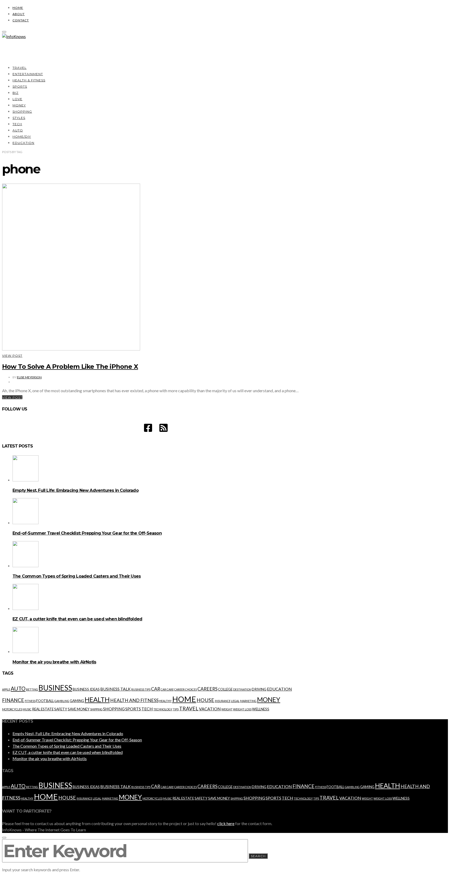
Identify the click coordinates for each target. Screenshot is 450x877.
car (155, 689)
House (205, 700)
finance (13, 700)
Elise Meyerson (29, 377)
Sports (19, 86)
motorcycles (12, 709)
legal (235, 701)
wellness (260, 709)
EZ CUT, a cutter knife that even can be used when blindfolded (77, 618)
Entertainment (27, 74)
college (225, 689)
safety (60, 709)
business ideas (86, 689)
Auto (17, 130)
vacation (210, 708)
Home (17, 8)
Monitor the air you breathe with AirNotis (54, 662)
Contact (20, 20)
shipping (96, 709)
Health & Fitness (28, 80)
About (18, 14)
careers (207, 689)
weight (227, 709)
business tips (141, 689)
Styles (18, 118)
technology (162, 709)
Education (23, 143)
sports (133, 708)
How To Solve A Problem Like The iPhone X (70, 366)
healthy (165, 701)
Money (19, 105)
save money (79, 709)
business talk (115, 688)
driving (259, 689)
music (27, 709)
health (97, 699)
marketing (248, 701)
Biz (15, 93)
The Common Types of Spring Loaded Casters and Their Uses (76, 576)
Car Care (167, 689)
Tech (17, 124)
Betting (32, 689)
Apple (6, 689)
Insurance (222, 701)
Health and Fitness (134, 700)
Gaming (77, 701)
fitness (30, 701)
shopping (114, 708)
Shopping (22, 111)
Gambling (61, 701)
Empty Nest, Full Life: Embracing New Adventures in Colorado (75, 490)
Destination (242, 689)
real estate (43, 709)
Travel (19, 68)
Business (55, 687)
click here (225, 823)
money (268, 699)
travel (188, 708)
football (45, 701)
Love (17, 99)
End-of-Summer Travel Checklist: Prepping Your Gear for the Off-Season (87, 533)
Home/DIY (21, 136)
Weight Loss (242, 709)
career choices (185, 689)
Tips (176, 709)
